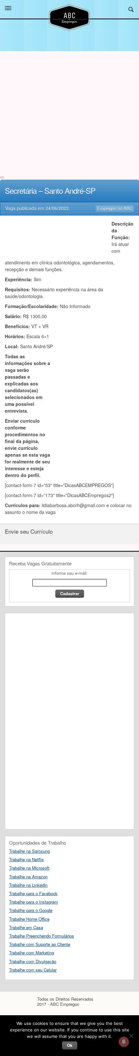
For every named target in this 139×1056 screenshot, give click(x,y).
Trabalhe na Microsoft (29, 868)
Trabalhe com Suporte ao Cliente (39, 944)
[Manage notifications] (124, 1042)
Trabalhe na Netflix (26, 859)
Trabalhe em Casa (26, 927)
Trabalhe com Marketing (31, 953)
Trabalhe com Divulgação (32, 961)
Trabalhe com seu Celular (33, 970)
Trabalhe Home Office (29, 919)
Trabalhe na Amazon (28, 876)
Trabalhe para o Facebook (33, 893)
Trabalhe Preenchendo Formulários (41, 936)
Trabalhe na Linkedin (28, 885)
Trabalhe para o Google (30, 910)
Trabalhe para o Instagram (33, 902)
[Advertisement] (69, 124)
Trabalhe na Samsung (29, 851)
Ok (69, 1045)
